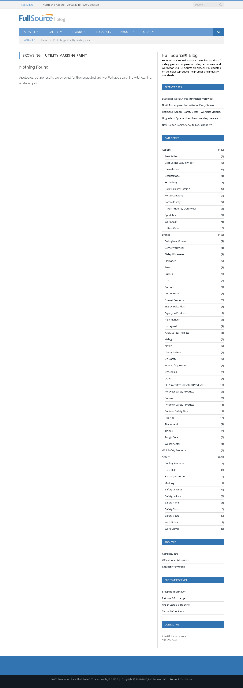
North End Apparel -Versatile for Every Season (71, 4)
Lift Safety (170, 358)
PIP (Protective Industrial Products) (184, 385)
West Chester (172, 444)
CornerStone (172, 293)
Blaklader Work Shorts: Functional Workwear (187, 98)
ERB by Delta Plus (175, 306)
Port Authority (173, 202)
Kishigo (169, 339)
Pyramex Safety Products (179, 404)
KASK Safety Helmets (177, 332)
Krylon (168, 345)
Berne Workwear (174, 247)
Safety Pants (172, 502)
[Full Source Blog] (42, 17)
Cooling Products (174, 463)
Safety (53, 32)
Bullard (169, 274)
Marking (169, 483)
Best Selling (171, 156)
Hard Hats (170, 470)
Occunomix (171, 372)
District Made (172, 175)
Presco (169, 398)
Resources (103, 32)
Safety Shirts (172, 509)
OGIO (168, 378)
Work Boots (171, 522)
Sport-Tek (170, 215)
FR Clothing (171, 182)
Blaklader (170, 261)
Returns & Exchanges (174, 598)
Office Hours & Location (175, 560)
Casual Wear (172, 169)
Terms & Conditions (173, 611)
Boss (167, 267)
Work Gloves (172, 528)
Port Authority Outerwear (181, 208)
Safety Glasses (173, 489)
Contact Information (173, 566)
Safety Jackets (173, 496)
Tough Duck (171, 437)
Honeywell (171, 326)
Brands (77, 32)
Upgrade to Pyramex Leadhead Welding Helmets (190, 118)
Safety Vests (172, 515)
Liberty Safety (173, 352)
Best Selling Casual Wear (179, 162)
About (125, 32)
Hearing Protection (175, 476)
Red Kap (169, 417)
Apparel (30, 32)
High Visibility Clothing (177, 189)
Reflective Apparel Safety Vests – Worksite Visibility (191, 111)
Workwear (171, 221)
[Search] (218, 32)
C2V (167, 280)
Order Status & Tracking (175, 604)
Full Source (188, 60)
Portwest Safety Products (179, 391)
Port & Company (174, 195)
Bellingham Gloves (175, 241)
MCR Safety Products (177, 365)
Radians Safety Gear (177, 411)
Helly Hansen (172, 319)
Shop (146, 32)
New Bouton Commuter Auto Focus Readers (187, 125)
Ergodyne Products (176, 313)
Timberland (171, 424)
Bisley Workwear (174, 254)
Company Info (170, 553)
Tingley (169, 430)
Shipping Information (174, 591)
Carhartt (169, 287)
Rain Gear (173, 228)
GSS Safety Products (174, 450)
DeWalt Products (174, 300)
